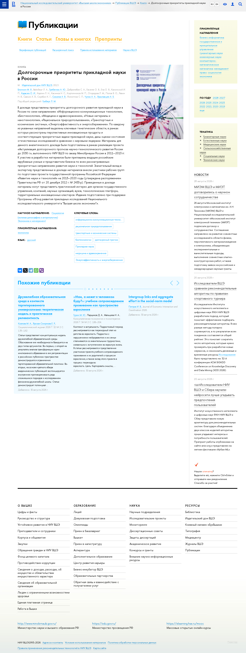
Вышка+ (78, 537)
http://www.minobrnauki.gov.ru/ (37, 623)
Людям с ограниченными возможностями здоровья (44, 594)
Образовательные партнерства (93, 576)
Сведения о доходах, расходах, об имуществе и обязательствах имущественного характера (40, 573)
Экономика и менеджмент (32, 221)
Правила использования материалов (98, 50)
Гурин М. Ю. (79, 315)
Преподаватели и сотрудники (37, 531)
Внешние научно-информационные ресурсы (151, 558)
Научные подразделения (145, 512)
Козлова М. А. (25, 323)
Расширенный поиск (63, 50)
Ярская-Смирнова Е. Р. (44, 323)
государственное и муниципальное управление (211, 45)
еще (202, 110)
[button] (85, 289)
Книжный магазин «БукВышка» (203, 524)
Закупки (22, 544)
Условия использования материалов (85, 642)
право (203, 72)
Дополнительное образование (93, 556)
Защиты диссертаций (143, 537)
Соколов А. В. (59, 96)
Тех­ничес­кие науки (214, 160)
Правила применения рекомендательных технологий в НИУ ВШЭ (54, 648)
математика (206, 68)
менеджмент (221, 68)
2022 (202, 106)
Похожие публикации (44, 282)
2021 (209, 106)
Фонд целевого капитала (33, 556)
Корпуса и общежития (32, 537)
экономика (206, 76)
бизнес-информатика (212, 37)
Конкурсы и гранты (141, 550)
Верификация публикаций (32, 50)
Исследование (227, 354)
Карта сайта (99, 648)
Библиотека (192, 512)
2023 (222, 102)
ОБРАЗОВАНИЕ (85, 505)
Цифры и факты (27, 512)
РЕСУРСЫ (192, 505)
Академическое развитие (145, 544)
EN (217, 4)
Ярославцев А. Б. (105, 96)
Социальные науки (214, 156)
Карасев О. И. (28, 93)
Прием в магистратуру (88, 544)
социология (214, 72)
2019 (222, 106)
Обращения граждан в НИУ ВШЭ (38, 550)
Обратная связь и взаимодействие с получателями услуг (96, 583)
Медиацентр (193, 537)
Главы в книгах (73, 39)
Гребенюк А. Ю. (57, 89)
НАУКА (135, 505)
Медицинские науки (214, 144)
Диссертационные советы (146, 531)
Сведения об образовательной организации (37, 584)
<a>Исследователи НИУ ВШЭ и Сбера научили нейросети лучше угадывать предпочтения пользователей (214, 394)
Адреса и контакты (52, 642)
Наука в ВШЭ (130, 50)
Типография (192, 531)
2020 (216, 106)
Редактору (232, 642)
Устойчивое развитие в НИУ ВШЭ (39, 524)
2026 (202, 102)
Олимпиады (81, 524)
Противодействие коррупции (36, 563)
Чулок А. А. (90, 96)
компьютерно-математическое (209, 62)
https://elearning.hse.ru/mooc (185, 623)
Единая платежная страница (35, 602)
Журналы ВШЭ (194, 544)
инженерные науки (210, 57)
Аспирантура (82, 550)
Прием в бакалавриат (87, 531)
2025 (209, 102)
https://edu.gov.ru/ (104, 623)
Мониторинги (138, 524)
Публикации (53, 25)
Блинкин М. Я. (25, 89)
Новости (201, 175)
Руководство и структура (34, 518)
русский (31, 240)
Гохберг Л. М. (49, 101)
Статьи (44, 39)
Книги (25, 39)
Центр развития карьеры (89, 563)
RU (212, 4)
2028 (216, 97)
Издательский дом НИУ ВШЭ (37, 85)
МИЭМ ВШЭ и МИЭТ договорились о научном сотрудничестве (212, 192)
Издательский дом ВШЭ (200, 518)
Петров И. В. (135, 306)
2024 (215, 102)
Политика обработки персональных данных (132, 642)
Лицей (77, 512)
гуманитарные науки (211, 53)
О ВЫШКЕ (25, 505)
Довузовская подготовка (89, 518)
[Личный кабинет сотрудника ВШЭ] (232, 4)
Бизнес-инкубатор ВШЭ (88, 569)
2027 (222, 97)
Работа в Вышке (27, 609)
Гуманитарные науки (214, 136)
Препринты (108, 39)
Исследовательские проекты (148, 518)
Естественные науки (215, 140)
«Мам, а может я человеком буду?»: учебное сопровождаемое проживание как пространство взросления (98, 303)
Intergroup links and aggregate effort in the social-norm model (151, 299)
